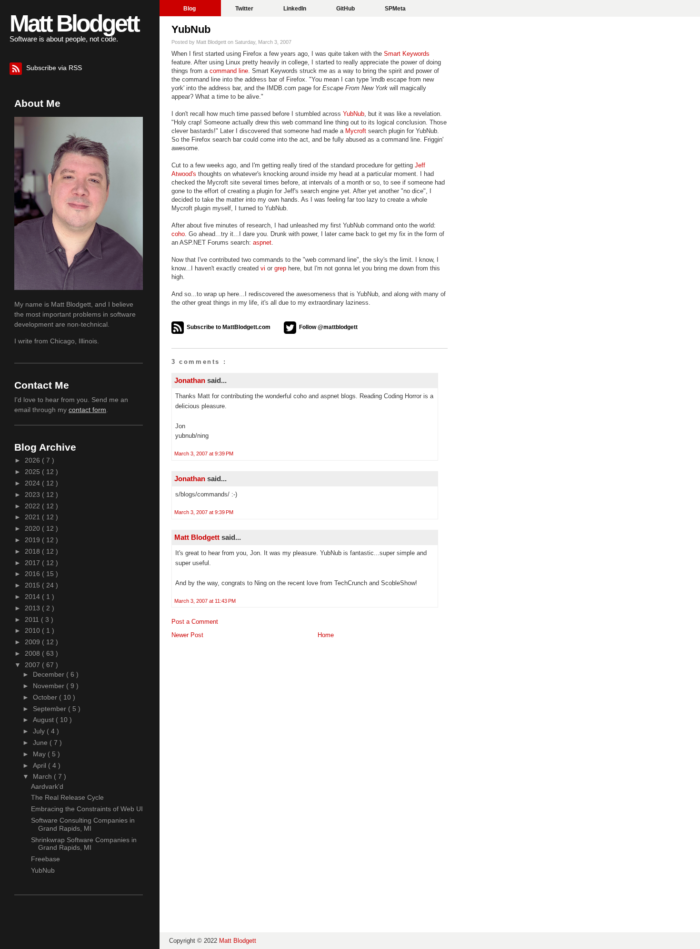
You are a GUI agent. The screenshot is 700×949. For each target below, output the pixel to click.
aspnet (262, 242)
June (41, 742)
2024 (33, 483)
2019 (33, 540)
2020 (33, 528)
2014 (33, 596)
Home (326, 635)
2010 (33, 630)
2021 (33, 517)
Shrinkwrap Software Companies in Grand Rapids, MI (84, 844)
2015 (33, 585)
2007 (33, 665)
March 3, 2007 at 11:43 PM (205, 601)
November (49, 686)
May (40, 754)
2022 (33, 506)
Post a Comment (194, 621)
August (44, 719)
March (43, 776)
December (49, 674)
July (40, 731)
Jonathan (190, 380)
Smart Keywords (407, 53)
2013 (33, 608)
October (46, 697)
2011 (33, 619)
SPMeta (395, 8)
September (50, 708)
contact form (87, 409)
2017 (33, 563)
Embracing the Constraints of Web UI (87, 809)
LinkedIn (295, 8)
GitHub (346, 8)
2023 (33, 494)
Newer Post (187, 635)
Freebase (45, 859)
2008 (33, 653)
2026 (33, 460)
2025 (33, 471)
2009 (33, 642)
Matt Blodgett (74, 23)
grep (280, 268)
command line (229, 70)
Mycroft (355, 130)
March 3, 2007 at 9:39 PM (203, 453)
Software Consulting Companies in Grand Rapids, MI (83, 824)
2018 (33, 551)
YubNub (190, 29)
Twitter (245, 8)
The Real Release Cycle (67, 797)
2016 (33, 574)
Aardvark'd (47, 786)
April (40, 765)
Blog (190, 8)
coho (178, 233)
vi (262, 268)
